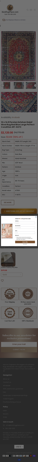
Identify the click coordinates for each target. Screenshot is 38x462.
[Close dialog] (36, 217)
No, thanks (25, 244)
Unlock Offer (25, 242)
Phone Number (17, 225)
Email (16, 230)
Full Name (17, 221)
